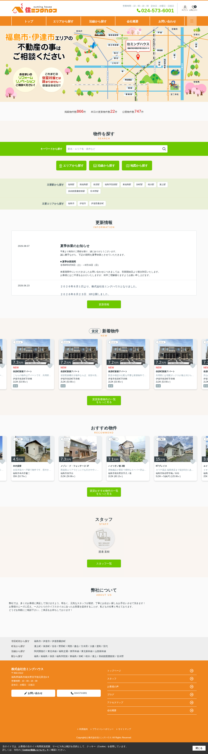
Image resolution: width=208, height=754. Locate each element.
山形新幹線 (100, 651)
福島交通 (64, 651)
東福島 (73, 656)
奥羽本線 (75, 651)
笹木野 (120, 656)
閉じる (199, 748)
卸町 (81, 656)
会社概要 (132, 21)
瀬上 (94, 656)
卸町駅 (139, 184)
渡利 (99, 646)
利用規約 (83, 729)
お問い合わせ (167, 21)
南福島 (44, 656)
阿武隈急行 (40, 651)
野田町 (62, 646)
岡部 (70, 646)
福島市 (71, 203)
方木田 (84, 646)
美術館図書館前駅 (76, 191)
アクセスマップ (115, 702)
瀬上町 (38, 646)
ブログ (110, 694)
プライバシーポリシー (103, 729)
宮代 (105, 646)
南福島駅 (84, 184)
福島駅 (71, 184)
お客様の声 (113, 686)
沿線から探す (98, 21)
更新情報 (104, 304)
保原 (52, 656)
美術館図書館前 (107, 656)
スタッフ (111, 678)
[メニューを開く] (192, 21)
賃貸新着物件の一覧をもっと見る (104, 401)
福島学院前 (62, 656)
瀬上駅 (162, 184)
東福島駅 (127, 184)
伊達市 (83, 203)
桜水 (87, 656)
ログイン (185, 10)
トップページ (114, 670)
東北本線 (52, 651)
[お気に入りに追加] (49, 366)
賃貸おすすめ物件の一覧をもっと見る (104, 492)
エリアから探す (63, 21)
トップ (28, 21)
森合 (76, 646)
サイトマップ (124, 729)
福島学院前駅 (111, 184)
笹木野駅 (94, 191)
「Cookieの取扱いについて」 (34, 750)
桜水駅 (151, 184)
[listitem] (33, 364)
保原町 (47, 646)
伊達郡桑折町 (97, 203)
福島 (36, 656)
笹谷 (54, 646)
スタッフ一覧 (104, 563)
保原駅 (96, 184)
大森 (92, 646)
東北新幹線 (87, 651)
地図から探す (139, 165)
